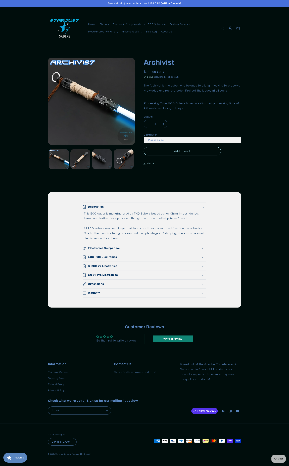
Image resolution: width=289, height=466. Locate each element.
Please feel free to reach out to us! (135, 372)
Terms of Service (58, 372)
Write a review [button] (172, 338)
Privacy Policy (56, 390)
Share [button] (150, 163)
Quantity (148, 117)
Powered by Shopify (81, 454)
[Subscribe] (107, 410)
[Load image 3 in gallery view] (102, 159)
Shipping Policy (57, 378)
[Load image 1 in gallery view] (59, 159)
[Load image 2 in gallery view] (80, 159)
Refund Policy (56, 384)
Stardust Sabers (63, 454)
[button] (128, 24)
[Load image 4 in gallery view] (124, 159)
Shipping (148, 77)
